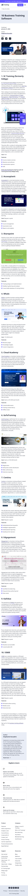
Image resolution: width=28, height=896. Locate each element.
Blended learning (19, 837)
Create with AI (5, 835)
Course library (5, 833)
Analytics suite (5, 830)
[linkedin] (9, 888)
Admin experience (6, 828)
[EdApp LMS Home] (5, 4)
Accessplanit (4, 180)
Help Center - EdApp (6, 864)
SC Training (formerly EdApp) (8, 82)
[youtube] (11, 888)
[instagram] (18, 888)
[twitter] (14, 888)
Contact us (4, 875)
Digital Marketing (13, 97)
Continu (3, 481)
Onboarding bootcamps (4, 857)
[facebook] (16, 888)
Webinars (17, 856)
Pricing (3, 873)
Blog (16, 854)
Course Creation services (17, 132)
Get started (4, 854)
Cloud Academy (5, 356)
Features (3, 826)
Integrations (18, 863)
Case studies (18, 858)
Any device (18, 834)
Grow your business (6, 170)
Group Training (5, 839)
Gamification (18, 839)
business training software (16, 723)
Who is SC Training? (20, 830)
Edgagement (4, 541)
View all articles (6, 9)
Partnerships (4, 866)
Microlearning (18, 832)
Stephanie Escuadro (6, 33)
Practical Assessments (7, 844)
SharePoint (4, 240)
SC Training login (5, 868)
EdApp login (4, 870)
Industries (17, 861)
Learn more (19, 1)
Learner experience (6, 841)
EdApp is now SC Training (19, 827)
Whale (3, 297)
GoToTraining (4, 419)
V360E (2, 656)
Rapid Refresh (5, 846)
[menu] (25, 5)
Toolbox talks (18, 865)
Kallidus (12, 602)
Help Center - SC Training (5, 861)
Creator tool (4, 837)
